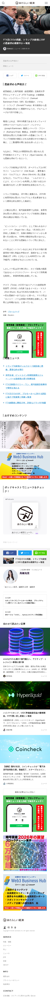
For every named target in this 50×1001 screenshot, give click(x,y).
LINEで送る (41, 75)
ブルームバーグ (13, 311)
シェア (11, 75)
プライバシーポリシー (11, 980)
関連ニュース (8, 66)
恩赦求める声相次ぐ (11, 61)
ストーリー (7, 945)
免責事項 (6, 984)
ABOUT (5, 965)
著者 (4, 961)
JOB (4, 957)
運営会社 (6, 976)
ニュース (17, 48)
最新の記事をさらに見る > (25, 792)
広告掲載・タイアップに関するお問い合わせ (19, 996)
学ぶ (4, 949)
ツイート (26, 75)
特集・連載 (7, 942)
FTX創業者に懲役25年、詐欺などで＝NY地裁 (26, 402)
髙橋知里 (25, 573)
